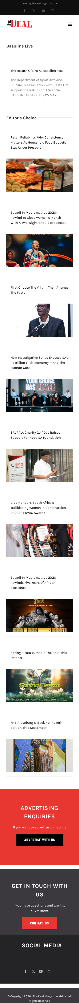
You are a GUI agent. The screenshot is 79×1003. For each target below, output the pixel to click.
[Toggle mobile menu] (70, 24)
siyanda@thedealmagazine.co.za (39, 3)
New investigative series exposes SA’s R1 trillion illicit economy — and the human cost (39, 363)
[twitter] (33, 971)
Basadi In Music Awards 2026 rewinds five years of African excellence (33, 582)
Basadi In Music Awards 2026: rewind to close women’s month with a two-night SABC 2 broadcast (38, 217)
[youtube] (41, 971)
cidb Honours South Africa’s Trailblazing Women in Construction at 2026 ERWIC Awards (38, 508)
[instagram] (48, 971)
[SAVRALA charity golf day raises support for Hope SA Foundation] (39, 451)
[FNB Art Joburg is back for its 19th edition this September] (39, 741)
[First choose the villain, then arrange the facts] (39, 306)
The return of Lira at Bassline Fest (37, 71)
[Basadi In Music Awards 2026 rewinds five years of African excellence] (39, 601)
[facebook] (25, 971)
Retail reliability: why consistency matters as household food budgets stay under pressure (38, 142)
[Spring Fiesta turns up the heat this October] (39, 671)
